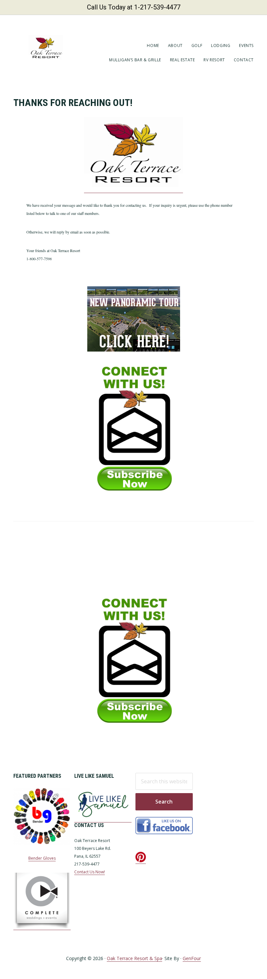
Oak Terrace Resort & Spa (134, 958)
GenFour (192, 958)
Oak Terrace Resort (45, 47)
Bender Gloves (42, 858)
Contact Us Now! (89, 872)
